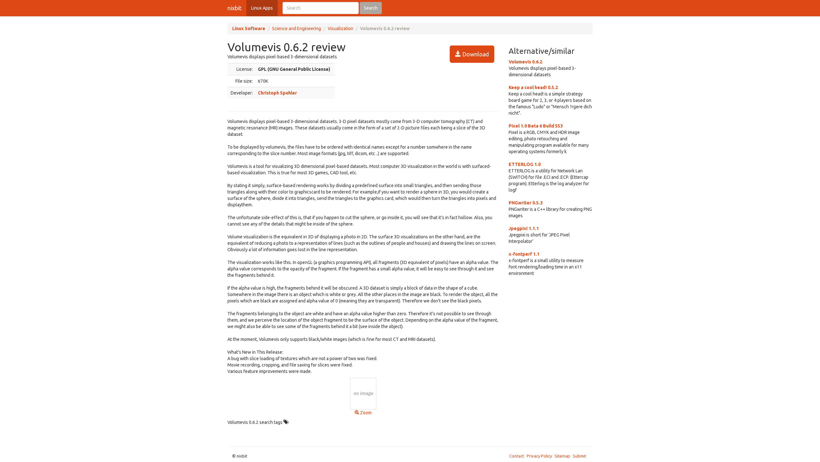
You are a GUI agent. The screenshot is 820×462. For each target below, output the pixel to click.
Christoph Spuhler (277, 92)
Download (475, 54)
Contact (516, 456)
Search (371, 8)
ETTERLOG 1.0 (525, 164)
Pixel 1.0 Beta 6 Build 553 (536, 125)
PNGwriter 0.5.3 (526, 202)
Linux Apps (262, 8)
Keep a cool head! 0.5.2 (533, 87)
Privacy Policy (539, 456)
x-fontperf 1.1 (524, 254)
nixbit (234, 8)
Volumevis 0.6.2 (525, 61)
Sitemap (562, 456)
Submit (579, 456)
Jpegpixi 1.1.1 (524, 228)
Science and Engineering (296, 28)
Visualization (340, 28)
